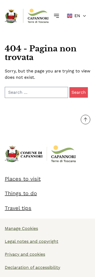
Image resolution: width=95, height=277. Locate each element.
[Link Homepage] (11, 16)
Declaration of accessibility (32, 267)
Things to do (21, 193)
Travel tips (18, 208)
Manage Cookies (21, 228)
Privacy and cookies (25, 254)
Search (79, 92)
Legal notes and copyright (31, 241)
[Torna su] (85, 119)
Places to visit (23, 179)
